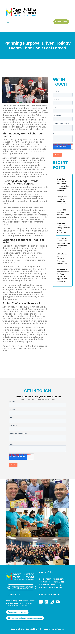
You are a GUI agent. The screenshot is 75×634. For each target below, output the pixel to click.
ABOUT (48, 579)
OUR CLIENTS (44, 585)
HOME (41, 579)
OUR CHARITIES (58, 582)
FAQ (59, 585)
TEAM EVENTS (58, 579)
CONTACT (43, 588)
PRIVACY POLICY (55, 588)
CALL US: (18, 612)
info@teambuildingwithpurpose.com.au (26, 618)
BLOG (53, 585)
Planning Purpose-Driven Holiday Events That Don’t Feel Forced (37, 45)
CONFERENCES (44, 582)
